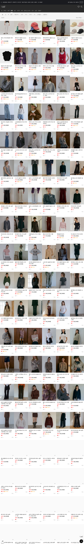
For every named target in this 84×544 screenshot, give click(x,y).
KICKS (29, 2)
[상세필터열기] (2, 14)
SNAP (41, 2)
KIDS (32, 2)
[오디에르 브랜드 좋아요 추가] (78, 7)
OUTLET (19, 2)
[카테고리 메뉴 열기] (1, 2)
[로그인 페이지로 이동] (81, 2)
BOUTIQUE (24, 2)
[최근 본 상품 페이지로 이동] (81, 536)
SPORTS (15, 2)
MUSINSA (5, 2)
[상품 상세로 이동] (7, 27)
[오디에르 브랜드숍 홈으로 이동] (3, 7)
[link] (2, 10)
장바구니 (77, 2)
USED (35, 2)
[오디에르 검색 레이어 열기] (81, 7)
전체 (81, 541)
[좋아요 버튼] (13, 35)
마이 (74, 2)
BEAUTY (10, 2)
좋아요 (71, 2)
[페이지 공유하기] (2, 541)
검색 (69, 2)
